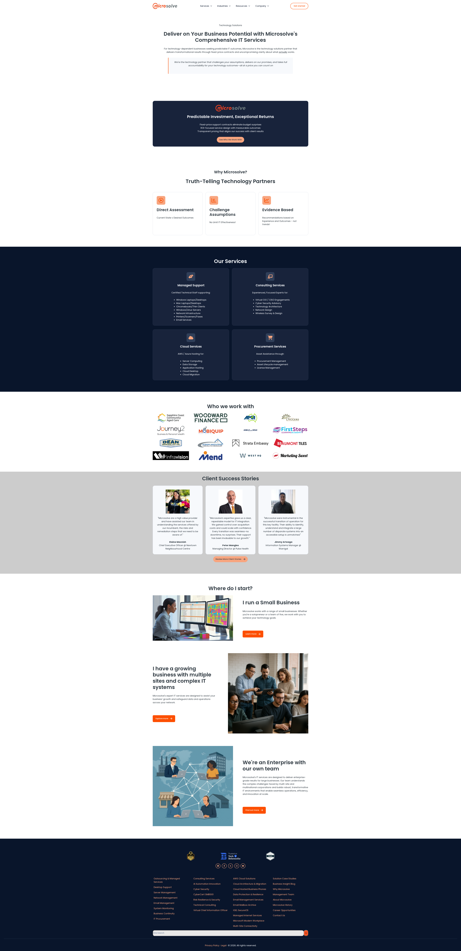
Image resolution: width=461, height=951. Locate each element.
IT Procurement (162, 918)
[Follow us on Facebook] (224, 865)
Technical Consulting (204, 904)
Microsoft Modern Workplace (248, 920)
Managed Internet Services (247, 915)
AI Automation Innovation (207, 883)
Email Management (164, 903)
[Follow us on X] (230, 865)
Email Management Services (248, 899)
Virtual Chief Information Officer (210, 910)
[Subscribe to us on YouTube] (243, 865)
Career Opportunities (284, 910)
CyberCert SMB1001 (203, 894)
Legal (223, 945)
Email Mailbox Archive (244, 904)
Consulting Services (204, 878)
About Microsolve (282, 899)
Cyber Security (201, 889)
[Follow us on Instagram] (236, 865)
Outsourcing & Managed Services (167, 880)
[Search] (306, 933)
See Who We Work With (230, 139)
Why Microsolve (281, 889)
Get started (299, 6)
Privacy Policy (212, 945)
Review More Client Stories (228, 559)
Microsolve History (282, 904)
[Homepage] (165, 6)
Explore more (162, 718)
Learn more (251, 634)
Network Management (165, 897)
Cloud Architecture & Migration (249, 883)
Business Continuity (164, 913)
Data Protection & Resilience (248, 894)
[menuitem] (205, 6)
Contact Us (279, 915)
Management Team (283, 894)
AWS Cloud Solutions (244, 878)
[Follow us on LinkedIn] (218, 865)
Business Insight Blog (284, 883)
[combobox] (228, 933)
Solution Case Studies (284, 878)
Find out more (252, 810)
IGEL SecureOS (240, 910)
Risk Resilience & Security (206, 899)
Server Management (165, 892)
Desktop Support (163, 887)
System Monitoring (164, 908)
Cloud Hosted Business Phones (249, 889)
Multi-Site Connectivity (245, 925)
